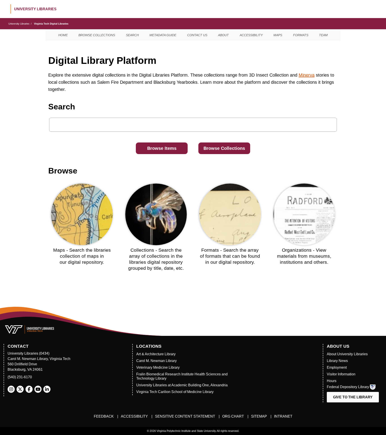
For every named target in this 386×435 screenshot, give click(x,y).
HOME (63, 35)
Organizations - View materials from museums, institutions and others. (304, 256)
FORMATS (300, 35)
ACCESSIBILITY (251, 35)
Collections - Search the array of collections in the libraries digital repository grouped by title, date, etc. (156, 259)
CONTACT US (197, 35)
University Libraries (18, 23)
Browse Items (161, 148)
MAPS (277, 35)
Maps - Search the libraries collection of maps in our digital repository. (82, 256)
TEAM (323, 35)
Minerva (307, 75)
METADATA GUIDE (162, 35)
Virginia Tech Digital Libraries (51, 23)
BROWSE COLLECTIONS (96, 35)
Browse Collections (224, 148)
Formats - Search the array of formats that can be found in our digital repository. (230, 256)
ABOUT (223, 35)
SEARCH (132, 35)
